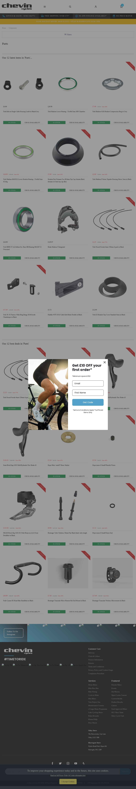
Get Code (88, 402)
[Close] (104, 362)
